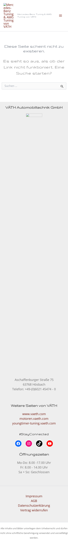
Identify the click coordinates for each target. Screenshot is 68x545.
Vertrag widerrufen (34, 510)
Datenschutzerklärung (34, 505)
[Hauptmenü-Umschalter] (61, 15)
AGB (34, 501)
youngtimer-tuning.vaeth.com (34, 423)
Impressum (34, 496)
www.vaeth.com (34, 414)
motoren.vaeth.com (34, 418)
